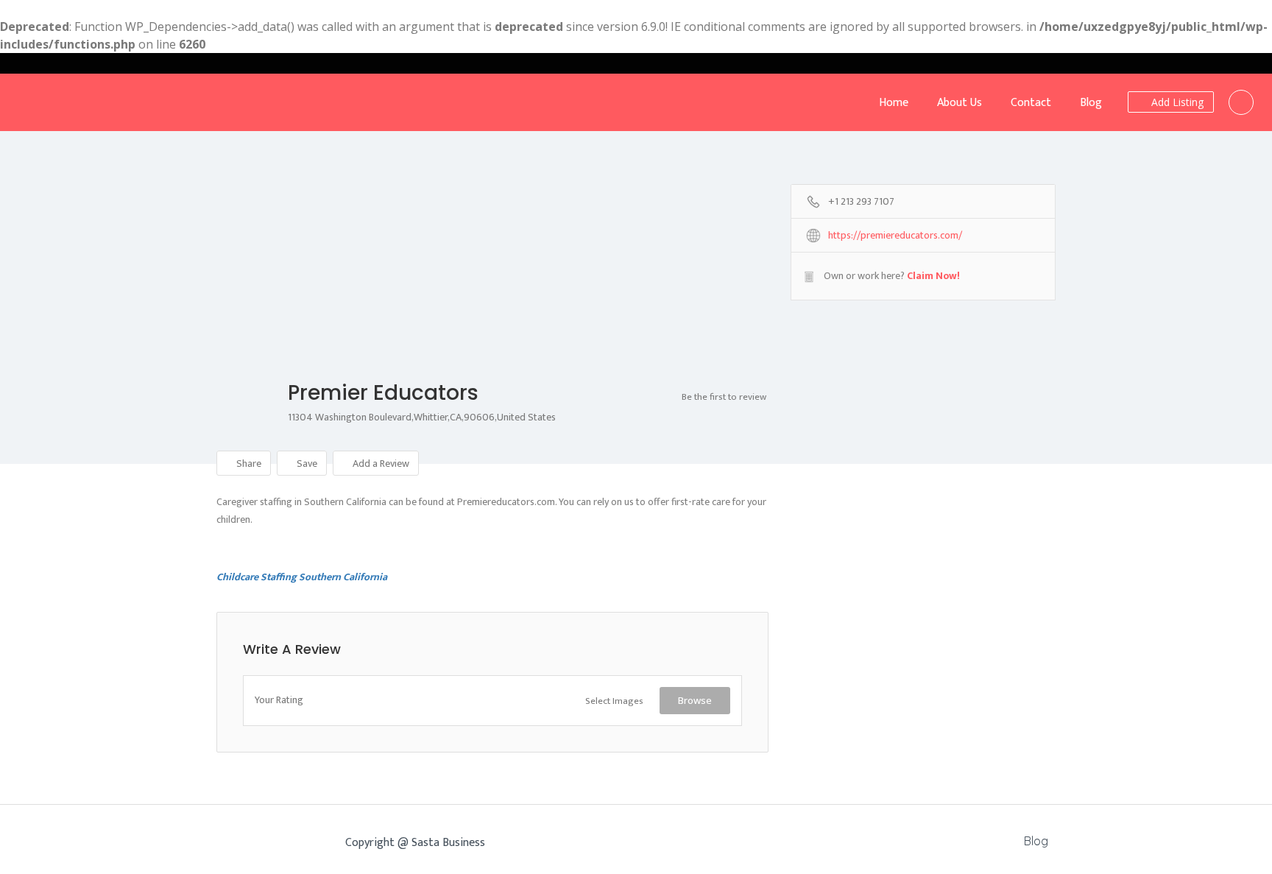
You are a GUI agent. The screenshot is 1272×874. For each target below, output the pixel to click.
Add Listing (1176, 102)
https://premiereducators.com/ (895, 236)
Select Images (614, 701)
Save (305, 463)
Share (247, 463)
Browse (695, 700)
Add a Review (379, 463)
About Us (959, 103)
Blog (1091, 103)
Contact (1031, 103)
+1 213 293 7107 (861, 202)
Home (893, 103)
